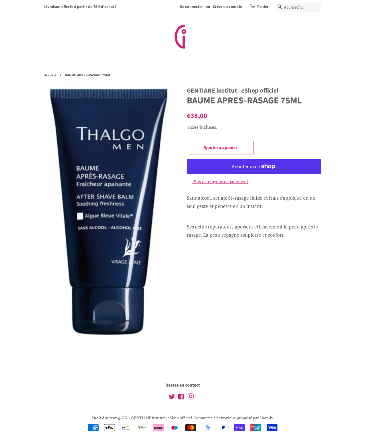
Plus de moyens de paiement (220, 181)
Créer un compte (227, 7)
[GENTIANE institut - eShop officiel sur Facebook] (181, 397)
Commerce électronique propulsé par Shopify (233, 417)
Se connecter (191, 7)
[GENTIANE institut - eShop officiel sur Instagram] (190, 397)
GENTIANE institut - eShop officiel (161, 417)
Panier (263, 7)
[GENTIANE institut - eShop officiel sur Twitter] (172, 397)
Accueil (50, 75)
